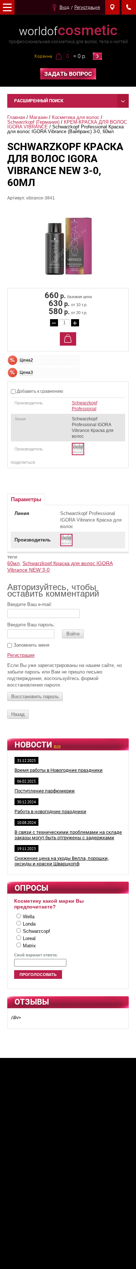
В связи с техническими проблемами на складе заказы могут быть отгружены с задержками (68, 834)
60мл (13, 563)
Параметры (26, 499)
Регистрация (87, 7)
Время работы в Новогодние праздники (59, 770)
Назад (18, 714)
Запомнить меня (30, 645)
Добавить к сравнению (39, 391)
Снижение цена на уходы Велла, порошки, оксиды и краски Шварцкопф (62, 861)
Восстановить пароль (35, 696)
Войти (72, 633)
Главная (16, 117)
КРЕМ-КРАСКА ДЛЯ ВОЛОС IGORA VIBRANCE (67, 124)
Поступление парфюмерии (45, 791)
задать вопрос (68, 73)
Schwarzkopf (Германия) (33, 122)
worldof (68, 31)
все (57, 746)
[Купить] (68, 339)
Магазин (38, 117)
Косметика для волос (75, 117)
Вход (64, 7)
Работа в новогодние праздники (50, 811)
